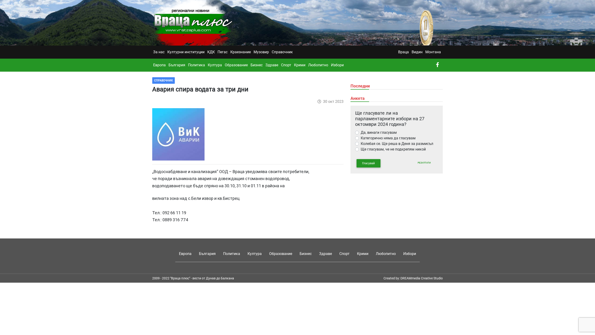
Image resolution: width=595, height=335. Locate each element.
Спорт (286, 65)
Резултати (424, 162)
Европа (159, 65)
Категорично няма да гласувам (388, 138)
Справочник (282, 52)
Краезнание (240, 52)
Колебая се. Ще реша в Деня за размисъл (397, 143)
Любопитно (318, 65)
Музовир (261, 52)
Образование (236, 65)
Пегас (223, 52)
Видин (417, 52)
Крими (299, 65)
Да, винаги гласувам (379, 132)
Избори (337, 65)
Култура (215, 65)
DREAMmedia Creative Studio (421, 278)
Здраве (271, 65)
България (177, 65)
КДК (211, 52)
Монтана (433, 52)
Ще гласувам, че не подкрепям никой (393, 149)
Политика (196, 65)
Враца (403, 52)
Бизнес (257, 65)
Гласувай (368, 163)
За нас (159, 52)
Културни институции (186, 52)
